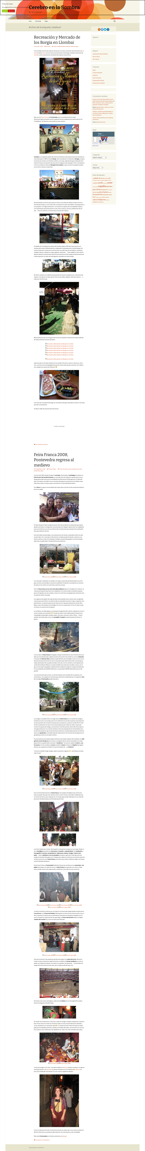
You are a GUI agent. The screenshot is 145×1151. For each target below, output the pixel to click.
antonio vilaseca (97, 117)
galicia (94, 189)
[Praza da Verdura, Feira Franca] (67, 839)
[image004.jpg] (59, 86)
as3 (109, 178)
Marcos (78, 1069)
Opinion (105, 192)
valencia (73, 46)
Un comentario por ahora (41, 444)
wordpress (101, 202)
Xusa (43, 53)
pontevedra (37, 471)
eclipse (96, 186)
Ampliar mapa (95, 145)
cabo (108, 180)
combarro (105, 183)
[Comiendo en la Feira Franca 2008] (59, 770)
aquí (62, 1136)
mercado (79, 469)
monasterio (110, 189)
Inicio (30, 21)
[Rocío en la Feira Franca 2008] (59, 1100)
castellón (95, 183)
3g (93, 178)
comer (54, 46)
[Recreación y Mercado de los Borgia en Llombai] (59, 139)
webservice (96, 202)
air (100, 178)
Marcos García (96, 56)
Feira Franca (45, 117)
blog (106, 180)
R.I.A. (94, 197)
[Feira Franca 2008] (59, 507)
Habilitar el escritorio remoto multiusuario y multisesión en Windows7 (103, 113)
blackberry (103, 180)
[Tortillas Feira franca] (59, 558)
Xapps (46, 21)
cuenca (94, 186)
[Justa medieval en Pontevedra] (59, 983)
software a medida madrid (99, 111)
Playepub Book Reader (98, 80)
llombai (63, 46)
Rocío (65, 1067)
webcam (107, 199)
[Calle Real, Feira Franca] (59, 816)
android (106, 178)
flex (111, 186)
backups (98, 180)
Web (104, 200)
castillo (100, 183)
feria (70, 469)
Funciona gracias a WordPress (36, 1147)
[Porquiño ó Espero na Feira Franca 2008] (59, 637)
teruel (103, 197)
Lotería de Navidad (97, 72)
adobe (96, 178)
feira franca (66, 469)
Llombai (36, 55)
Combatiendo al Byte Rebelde (100, 54)
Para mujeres (96, 59)
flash (107, 186)
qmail (110, 194)
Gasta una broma (97, 78)
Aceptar (5, 11)
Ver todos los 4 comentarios (42, 1140)
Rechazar (11, 11)
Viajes (76, 46)
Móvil (101, 192)
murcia (94, 192)
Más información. (68, 7)
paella (110, 192)
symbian (100, 197)
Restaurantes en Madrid (99, 83)
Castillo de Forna (101, 122)
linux (99, 189)
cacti (110, 180)
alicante (103, 178)
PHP (100, 194)
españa (59, 46)
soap (97, 197)
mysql (97, 192)
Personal (48, 46)
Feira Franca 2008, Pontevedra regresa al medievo (54, 460)
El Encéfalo (38, 21)
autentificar (95, 180)
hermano (49, 1069)
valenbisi (107, 197)
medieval (67, 46)
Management (104, 189)
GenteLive (95, 75)
